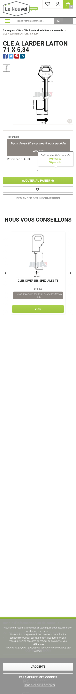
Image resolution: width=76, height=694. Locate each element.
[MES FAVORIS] (47, 4)
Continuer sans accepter (39, 685)
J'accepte (38, 666)
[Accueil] (21, 8)
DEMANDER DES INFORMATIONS (38, 198)
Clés (18, 30)
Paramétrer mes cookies (38, 677)
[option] (6, 68)
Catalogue (8, 30)
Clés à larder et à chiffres (36, 30)
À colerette (57, 30)
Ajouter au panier (36, 180)
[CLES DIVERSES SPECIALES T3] (38, 256)
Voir (38, 309)
